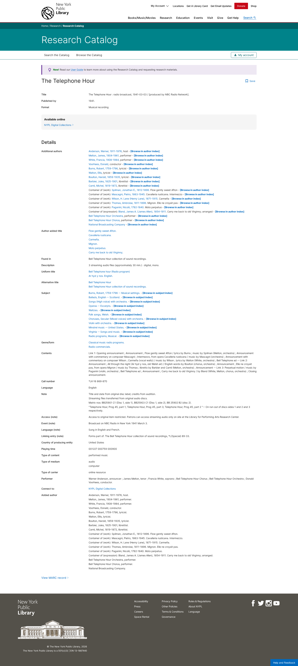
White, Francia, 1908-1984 (104, 159)
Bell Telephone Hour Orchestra (106, 215)
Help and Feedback (284, 662)
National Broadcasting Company (107, 224)
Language (194, 611)
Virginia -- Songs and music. (104, 331)
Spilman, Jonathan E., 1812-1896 (130, 189)
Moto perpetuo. (97, 248)
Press (137, 606)
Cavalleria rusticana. (100, 235)
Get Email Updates (221, 5)
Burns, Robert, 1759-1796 (103, 168)
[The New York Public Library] (56, 11)
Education (183, 17)
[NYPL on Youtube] (276, 603)
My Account (158, 5)
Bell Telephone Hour (100, 282)
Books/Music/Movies (142, 17)
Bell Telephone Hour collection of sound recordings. (117, 286)
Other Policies (169, 606)
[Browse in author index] (145, 151)
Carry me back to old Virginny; (106, 252)
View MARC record (53, 577)
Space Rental (141, 616)
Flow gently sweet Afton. (102, 230)
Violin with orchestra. (100, 323)
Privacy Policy (170, 601)
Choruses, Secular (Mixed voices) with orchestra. (116, 318)
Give (220, 17)
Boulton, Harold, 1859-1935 (104, 177)
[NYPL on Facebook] (253, 603)
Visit (210, 17)
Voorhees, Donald (98, 164)
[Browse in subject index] (157, 292)
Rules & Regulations (199, 601)
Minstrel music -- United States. (106, 327)
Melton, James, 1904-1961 (104, 155)
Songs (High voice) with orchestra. (108, 301)
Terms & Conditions (172, 611)
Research (166, 17)
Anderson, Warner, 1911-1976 (105, 151)
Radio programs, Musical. (103, 336)
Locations (178, 5)
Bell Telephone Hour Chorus (104, 220)
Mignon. (93, 243)
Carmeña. (94, 239)
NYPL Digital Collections (102, 488)
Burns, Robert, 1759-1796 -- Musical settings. (114, 292)
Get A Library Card (197, 5)
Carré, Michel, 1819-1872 (103, 185)
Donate (241, 5)
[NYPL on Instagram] (268, 603)
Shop (254, 5)
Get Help (233, 17)
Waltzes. (93, 310)
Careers (138, 611)
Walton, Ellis (95, 172)
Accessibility (141, 601)
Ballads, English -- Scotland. (104, 297)
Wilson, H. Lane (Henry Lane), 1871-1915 (135, 198)
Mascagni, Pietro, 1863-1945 (128, 194)
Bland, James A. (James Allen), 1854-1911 (142, 211)
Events (198, 17)
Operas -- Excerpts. (100, 305)
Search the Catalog (56, 55)
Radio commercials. (100, 346)
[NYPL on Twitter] (260, 603)
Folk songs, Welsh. (99, 314)
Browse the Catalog (89, 55)
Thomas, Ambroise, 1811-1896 (129, 202)
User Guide (77, 69)
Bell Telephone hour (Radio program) (109, 271)
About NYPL (195, 606)
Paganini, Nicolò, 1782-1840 (128, 207)
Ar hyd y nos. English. (101, 275)
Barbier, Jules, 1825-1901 (103, 181)
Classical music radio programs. (106, 342)
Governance (168, 616)
